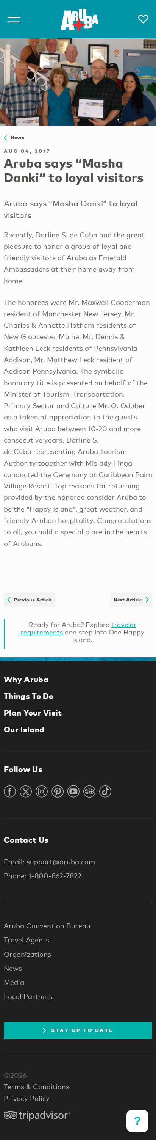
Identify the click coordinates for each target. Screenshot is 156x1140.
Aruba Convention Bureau (47, 926)
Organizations (27, 954)
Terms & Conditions (36, 1086)
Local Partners (28, 996)
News (15, 137)
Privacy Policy (27, 1098)
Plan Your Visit (33, 713)
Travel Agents (26, 940)
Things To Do (29, 696)
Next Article (130, 600)
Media (14, 982)
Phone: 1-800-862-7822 (42, 875)
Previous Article (31, 600)
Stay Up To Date (82, 1030)
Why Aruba (26, 679)
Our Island (24, 729)
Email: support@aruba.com (49, 861)
